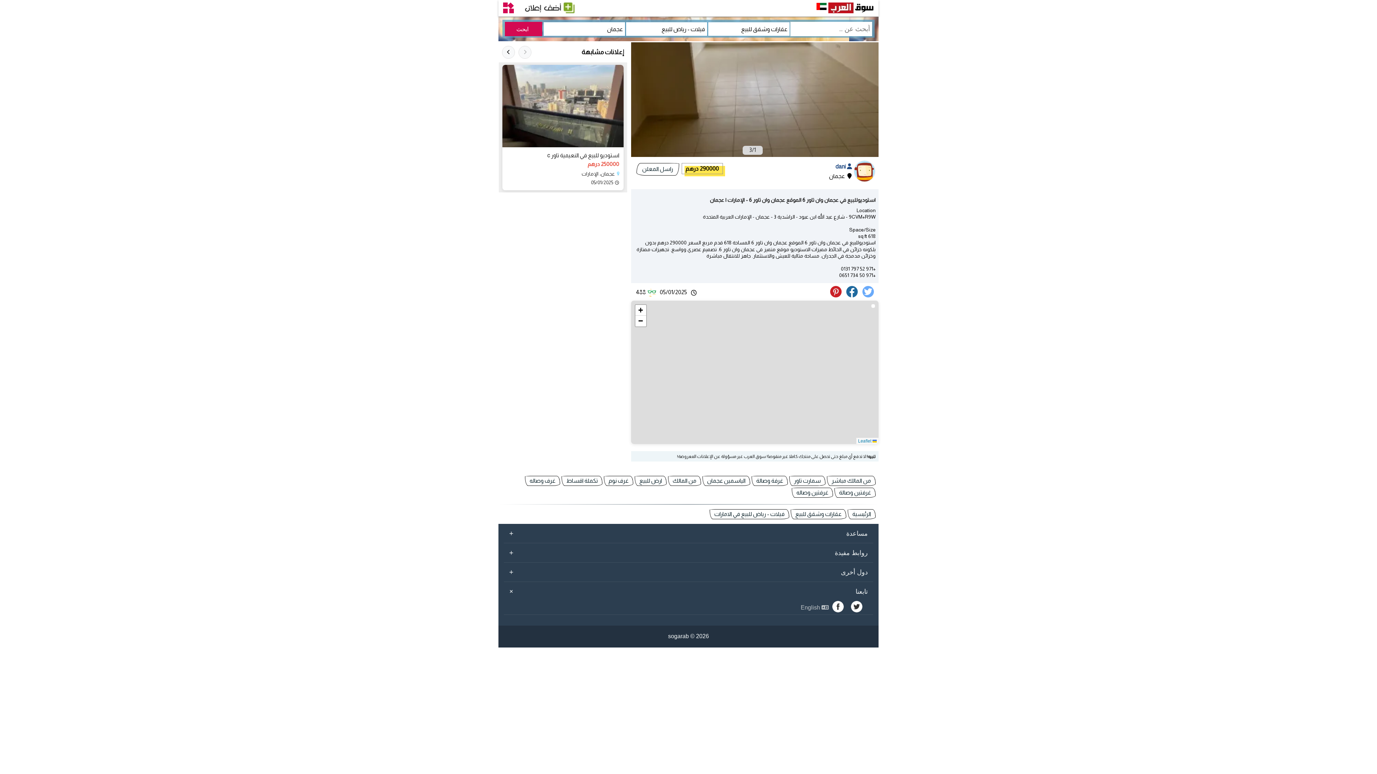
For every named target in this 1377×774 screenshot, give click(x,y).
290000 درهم (702, 169)
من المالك (684, 481)
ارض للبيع (650, 481)
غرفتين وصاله (812, 492)
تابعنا (687, 591)
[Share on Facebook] (853, 295)
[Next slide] (508, 52)
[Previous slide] (525, 52)
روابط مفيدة (688, 552)
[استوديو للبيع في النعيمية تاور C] (563, 106)
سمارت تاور (807, 481)
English (811, 608)
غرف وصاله (542, 481)
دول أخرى (688, 572)
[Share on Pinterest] (837, 295)
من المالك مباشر (851, 481)
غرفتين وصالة (855, 492)
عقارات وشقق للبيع (818, 514)
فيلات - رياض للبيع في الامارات (749, 514)
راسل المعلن (657, 169)
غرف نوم (619, 481)
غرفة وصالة (769, 481)
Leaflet (865, 441)
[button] (640, 310)
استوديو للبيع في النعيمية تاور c (583, 155)
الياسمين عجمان (726, 481)
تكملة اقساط (582, 481)
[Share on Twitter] (869, 295)
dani (841, 166)
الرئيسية (861, 514)
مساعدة (688, 533)
